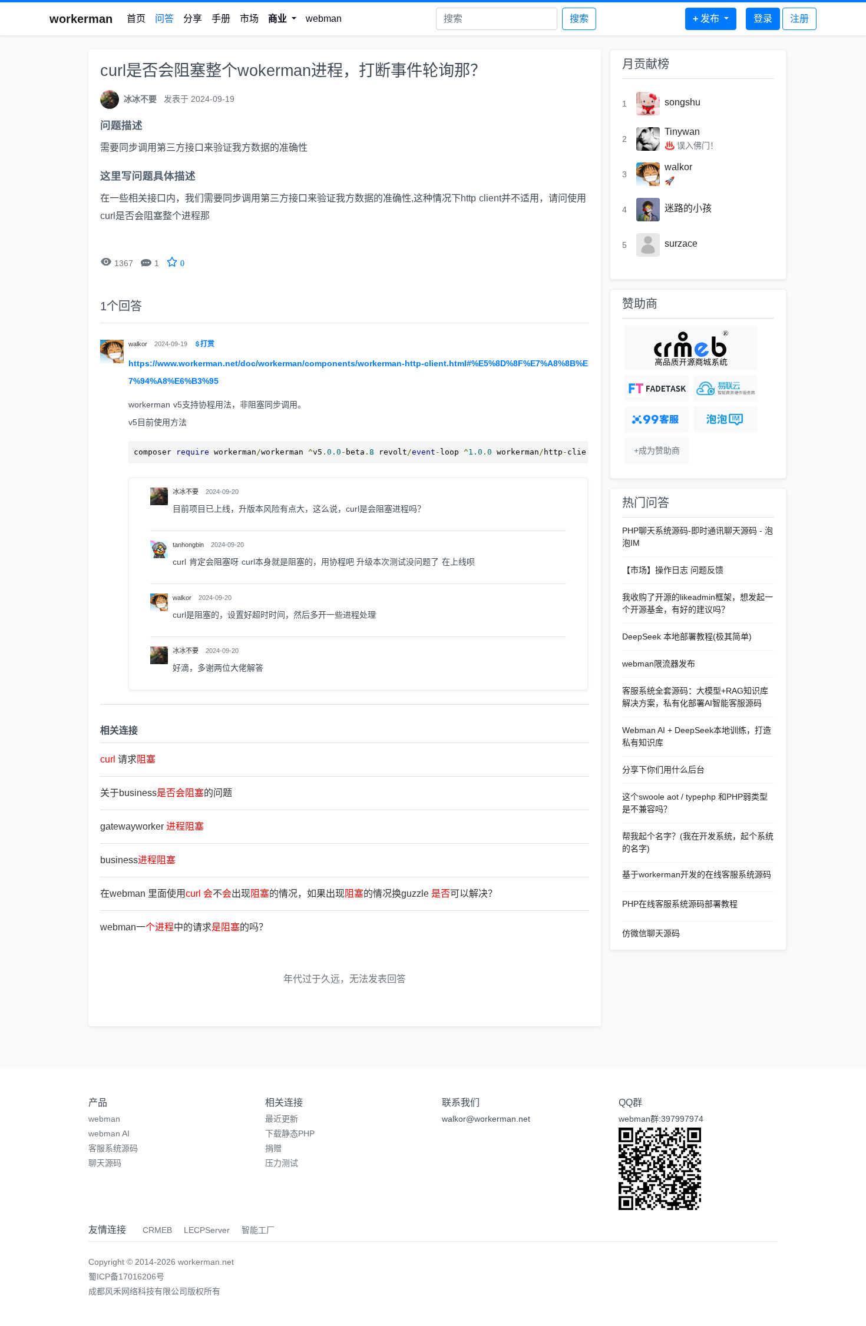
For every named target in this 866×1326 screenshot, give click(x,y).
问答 (164, 19)
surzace (681, 243)
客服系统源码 (113, 1148)
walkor (678, 167)
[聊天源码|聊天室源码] (725, 419)
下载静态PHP (290, 1133)
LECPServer (207, 1230)
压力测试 (281, 1163)
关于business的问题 (166, 793)
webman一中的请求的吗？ (184, 927)
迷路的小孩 (688, 208)
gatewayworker (152, 826)
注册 (799, 19)
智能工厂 (258, 1230)
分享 (192, 19)
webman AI (109, 1133)
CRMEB (157, 1230)
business (138, 860)
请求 (128, 759)
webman (324, 19)
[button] (282, 19)
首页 (136, 19)
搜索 (579, 19)
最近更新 (281, 1118)
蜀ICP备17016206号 (126, 1276)
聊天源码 (104, 1163)
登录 (762, 19)
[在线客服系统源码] (656, 419)
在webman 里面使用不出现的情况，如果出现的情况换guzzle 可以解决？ (298, 894)
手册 (220, 19)
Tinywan (682, 132)
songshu (682, 102)
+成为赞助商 (657, 450)
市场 (249, 19)
